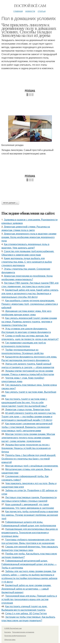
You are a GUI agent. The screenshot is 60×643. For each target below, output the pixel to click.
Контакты (7, 632)
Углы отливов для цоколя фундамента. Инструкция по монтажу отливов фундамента (26, 330)
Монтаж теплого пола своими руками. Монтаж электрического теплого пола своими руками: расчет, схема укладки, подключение (28, 437)
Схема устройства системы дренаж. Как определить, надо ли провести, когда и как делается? (30, 337)
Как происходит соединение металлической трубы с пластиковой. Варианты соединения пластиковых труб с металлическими (26, 427)
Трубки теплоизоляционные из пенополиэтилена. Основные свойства (22, 351)
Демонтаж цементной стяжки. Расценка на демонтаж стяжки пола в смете (25, 228)
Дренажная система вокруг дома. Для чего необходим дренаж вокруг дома (26, 312)
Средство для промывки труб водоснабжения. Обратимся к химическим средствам (27, 252)
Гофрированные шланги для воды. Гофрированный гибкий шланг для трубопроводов (28, 523)
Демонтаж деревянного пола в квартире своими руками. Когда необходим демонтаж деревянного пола (28, 237)
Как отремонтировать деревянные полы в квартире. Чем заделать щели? (25, 245)
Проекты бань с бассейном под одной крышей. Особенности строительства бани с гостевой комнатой (28, 458)
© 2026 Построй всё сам (13, 628)
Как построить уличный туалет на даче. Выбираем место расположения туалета (24, 608)
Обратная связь (9, 639)
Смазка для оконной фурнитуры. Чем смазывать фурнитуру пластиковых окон (29, 548)
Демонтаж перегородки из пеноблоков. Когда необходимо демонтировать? (27, 277)
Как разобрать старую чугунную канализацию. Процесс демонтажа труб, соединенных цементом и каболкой (29, 304)
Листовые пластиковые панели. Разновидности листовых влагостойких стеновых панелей (29, 499)
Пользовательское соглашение (23, 632)
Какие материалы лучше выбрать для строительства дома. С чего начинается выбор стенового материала (26, 262)
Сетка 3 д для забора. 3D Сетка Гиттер (26, 613)
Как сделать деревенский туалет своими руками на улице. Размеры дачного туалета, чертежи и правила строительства (29, 321)
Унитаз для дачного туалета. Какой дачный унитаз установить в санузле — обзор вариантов (27, 365)
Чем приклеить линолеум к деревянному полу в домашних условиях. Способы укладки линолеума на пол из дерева (28, 29)
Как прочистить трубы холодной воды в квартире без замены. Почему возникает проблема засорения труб (29, 515)
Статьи (42, 11)
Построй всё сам (30, 5)
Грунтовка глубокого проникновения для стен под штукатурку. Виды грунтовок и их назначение (28, 541)
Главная (18, 11)
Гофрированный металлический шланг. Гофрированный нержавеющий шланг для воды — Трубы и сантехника (29, 564)
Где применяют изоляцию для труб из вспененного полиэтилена (23, 344)
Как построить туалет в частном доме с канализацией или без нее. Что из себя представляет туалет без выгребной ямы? (24, 402)
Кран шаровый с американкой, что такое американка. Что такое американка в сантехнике (27, 506)
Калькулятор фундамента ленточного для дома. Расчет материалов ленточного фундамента (29, 358)
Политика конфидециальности (15, 636)
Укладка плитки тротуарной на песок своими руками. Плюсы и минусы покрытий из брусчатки (27, 372)
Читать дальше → (10, 203)
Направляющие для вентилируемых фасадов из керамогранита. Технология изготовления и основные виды (29, 532)
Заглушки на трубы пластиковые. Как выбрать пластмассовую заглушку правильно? (28, 618)
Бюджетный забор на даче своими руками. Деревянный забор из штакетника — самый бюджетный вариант (26, 589)
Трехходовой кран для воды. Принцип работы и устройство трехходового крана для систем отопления (29, 599)
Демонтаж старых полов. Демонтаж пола (27, 409)
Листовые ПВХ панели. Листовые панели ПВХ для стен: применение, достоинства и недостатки (30, 284)
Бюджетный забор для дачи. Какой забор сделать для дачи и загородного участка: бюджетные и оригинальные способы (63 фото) (29, 293)
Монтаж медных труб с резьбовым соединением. (31, 465)
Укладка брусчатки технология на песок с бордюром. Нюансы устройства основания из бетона (26, 448)
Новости (30, 11)
